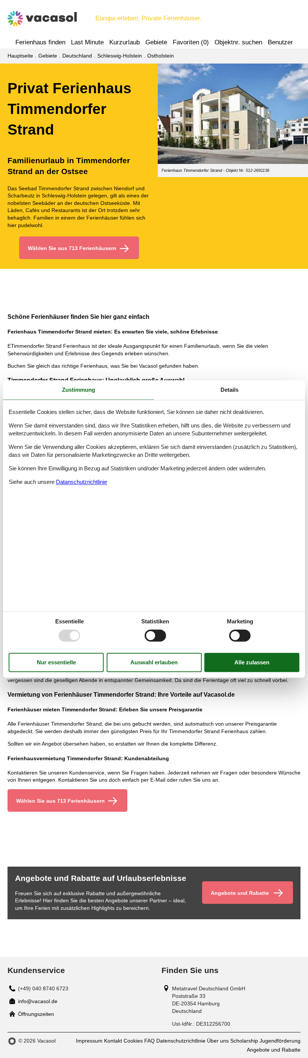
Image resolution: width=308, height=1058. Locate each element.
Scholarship (244, 1041)
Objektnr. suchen (238, 42)
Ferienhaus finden (40, 42)
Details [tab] (229, 390)
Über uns (218, 1041)
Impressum (89, 1041)
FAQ (149, 1041)
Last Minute (87, 42)
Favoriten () (191, 42)
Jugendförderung (280, 1041)
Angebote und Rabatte (273, 1050)
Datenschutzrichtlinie (180, 1041)
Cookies (133, 1041)
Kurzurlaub (124, 42)
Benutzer (280, 42)
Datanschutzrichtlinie (81, 482)
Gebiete (156, 42)
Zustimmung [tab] (78, 390)
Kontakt (113, 1041)
